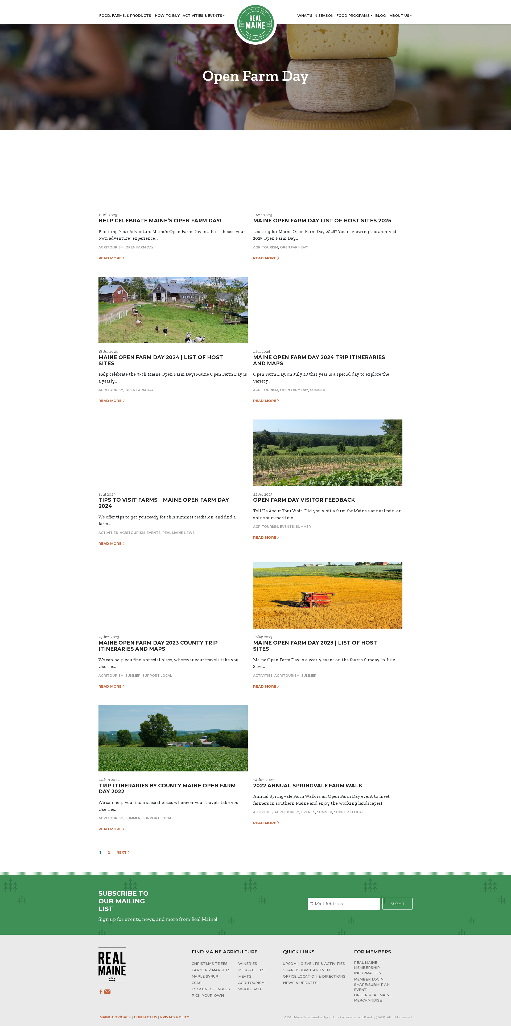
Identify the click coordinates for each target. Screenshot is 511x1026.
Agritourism (110, 247)
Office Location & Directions (314, 976)
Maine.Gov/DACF (115, 1017)
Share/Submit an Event (307, 970)
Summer (317, 390)
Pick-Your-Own (208, 995)
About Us (399, 15)
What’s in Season (315, 15)
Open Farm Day (139, 247)
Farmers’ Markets (211, 970)
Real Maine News (178, 533)
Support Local (157, 676)
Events (153, 533)
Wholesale (250, 989)
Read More (110, 258)
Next (122, 852)
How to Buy (167, 15)
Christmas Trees (210, 963)
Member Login (369, 979)
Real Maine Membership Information (367, 967)
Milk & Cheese (252, 970)
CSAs (196, 983)
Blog (380, 15)
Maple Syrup (205, 976)
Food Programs (353, 15)
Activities (108, 533)
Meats (245, 976)
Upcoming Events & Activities (314, 963)
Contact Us (145, 1017)
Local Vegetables (211, 989)
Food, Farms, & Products (125, 15)
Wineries (247, 963)
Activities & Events (202, 15)
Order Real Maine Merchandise (373, 997)
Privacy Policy (174, 1017)
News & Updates (300, 983)
